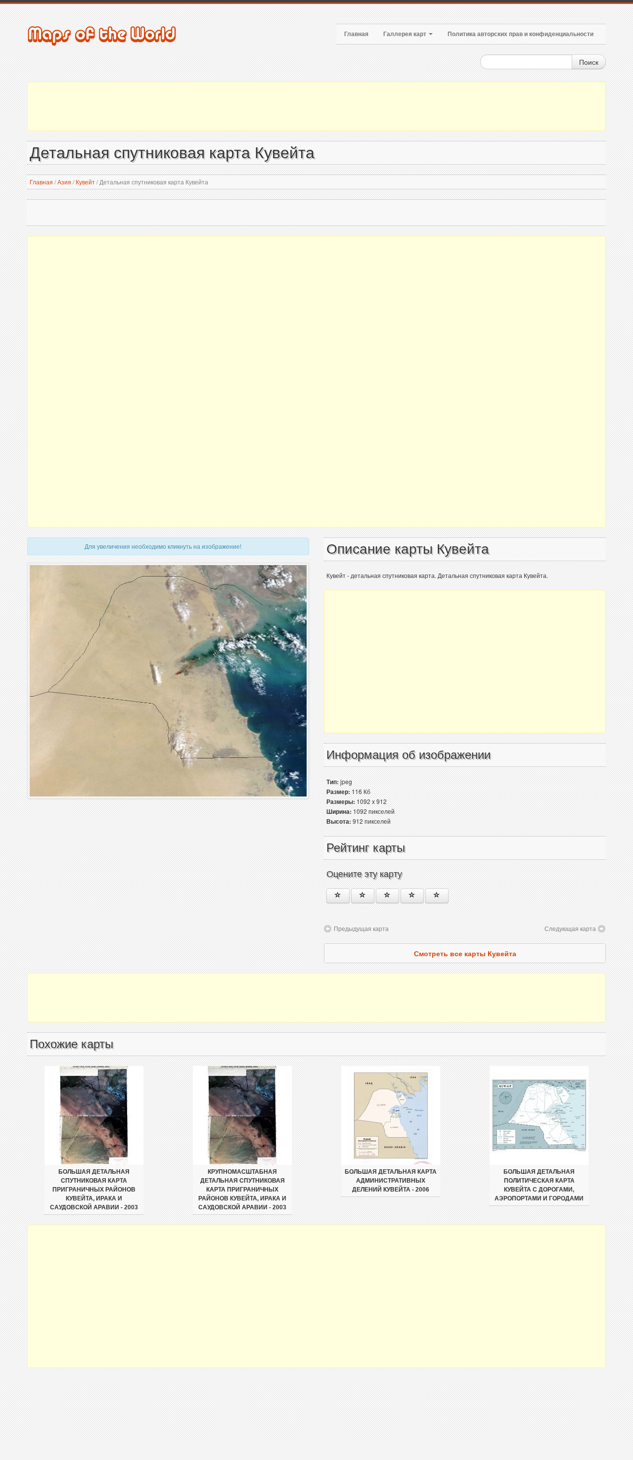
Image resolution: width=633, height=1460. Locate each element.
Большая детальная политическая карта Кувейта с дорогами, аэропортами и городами (539, 1185)
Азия (64, 181)
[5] (437, 895)
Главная (356, 34)
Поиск (588, 62)
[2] (362, 895)
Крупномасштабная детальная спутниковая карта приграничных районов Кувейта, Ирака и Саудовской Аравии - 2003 (242, 1189)
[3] (387, 895)
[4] (412, 895)
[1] (338, 895)
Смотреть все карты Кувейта (465, 953)
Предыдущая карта (361, 928)
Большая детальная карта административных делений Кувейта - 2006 (391, 1180)
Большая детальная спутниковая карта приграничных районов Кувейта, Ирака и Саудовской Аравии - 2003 (94, 1189)
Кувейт (85, 181)
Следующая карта (570, 928)
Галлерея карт (405, 34)
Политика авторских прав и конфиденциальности (520, 34)
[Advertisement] (316, 106)
